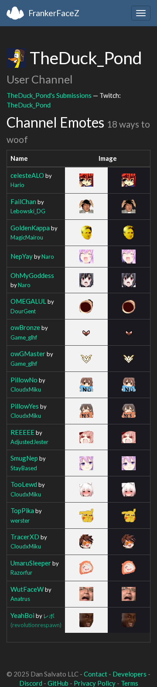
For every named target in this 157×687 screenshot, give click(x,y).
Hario (17, 184)
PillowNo (24, 380)
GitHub (58, 683)
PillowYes (24, 406)
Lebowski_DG (27, 211)
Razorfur (21, 572)
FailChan (23, 201)
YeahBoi (22, 615)
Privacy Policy (95, 683)
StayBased (23, 468)
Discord (30, 683)
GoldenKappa (30, 228)
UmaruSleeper (30, 563)
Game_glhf (23, 337)
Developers (130, 674)
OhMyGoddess (32, 275)
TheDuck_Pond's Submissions (49, 95)
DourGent (23, 311)
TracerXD (24, 537)
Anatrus (20, 598)
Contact (95, 674)
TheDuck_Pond (29, 105)
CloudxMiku (25, 389)
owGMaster (27, 353)
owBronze (25, 327)
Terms (129, 683)
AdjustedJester (29, 441)
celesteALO (27, 175)
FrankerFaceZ (53, 13)
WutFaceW (27, 589)
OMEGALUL (28, 301)
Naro (47, 256)
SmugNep (24, 458)
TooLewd (23, 484)
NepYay (21, 256)
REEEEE (22, 432)
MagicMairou (26, 237)
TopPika (22, 510)
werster (20, 520)
